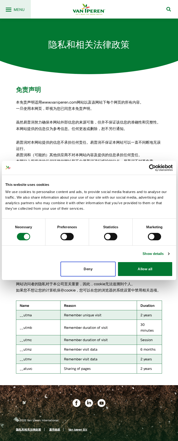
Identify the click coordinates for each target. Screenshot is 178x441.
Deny (88, 269)
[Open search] (168, 9)
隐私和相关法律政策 (28, 429)
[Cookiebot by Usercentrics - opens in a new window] (152, 167)
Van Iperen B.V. (77, 429)
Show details (153, 254)
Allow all (145, 269)
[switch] (67, 236)
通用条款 (54, 429)
